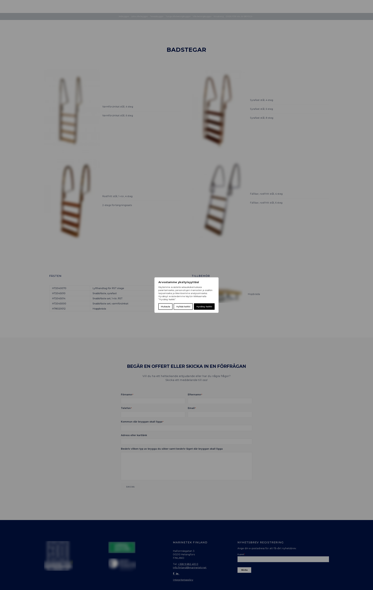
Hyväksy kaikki (204, 306)
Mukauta (165, 306)
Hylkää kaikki (183, 306)
